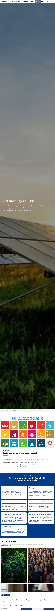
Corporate (7, 410)
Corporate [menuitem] (38, 1)
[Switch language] (53, 1)
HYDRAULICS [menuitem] (32, 1)
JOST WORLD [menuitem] (14, 1)
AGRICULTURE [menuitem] (26, 1)
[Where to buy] (47, 1)
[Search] (50, 1)
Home (2, 410)
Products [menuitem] (43, 1)
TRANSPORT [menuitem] (20, 1)
